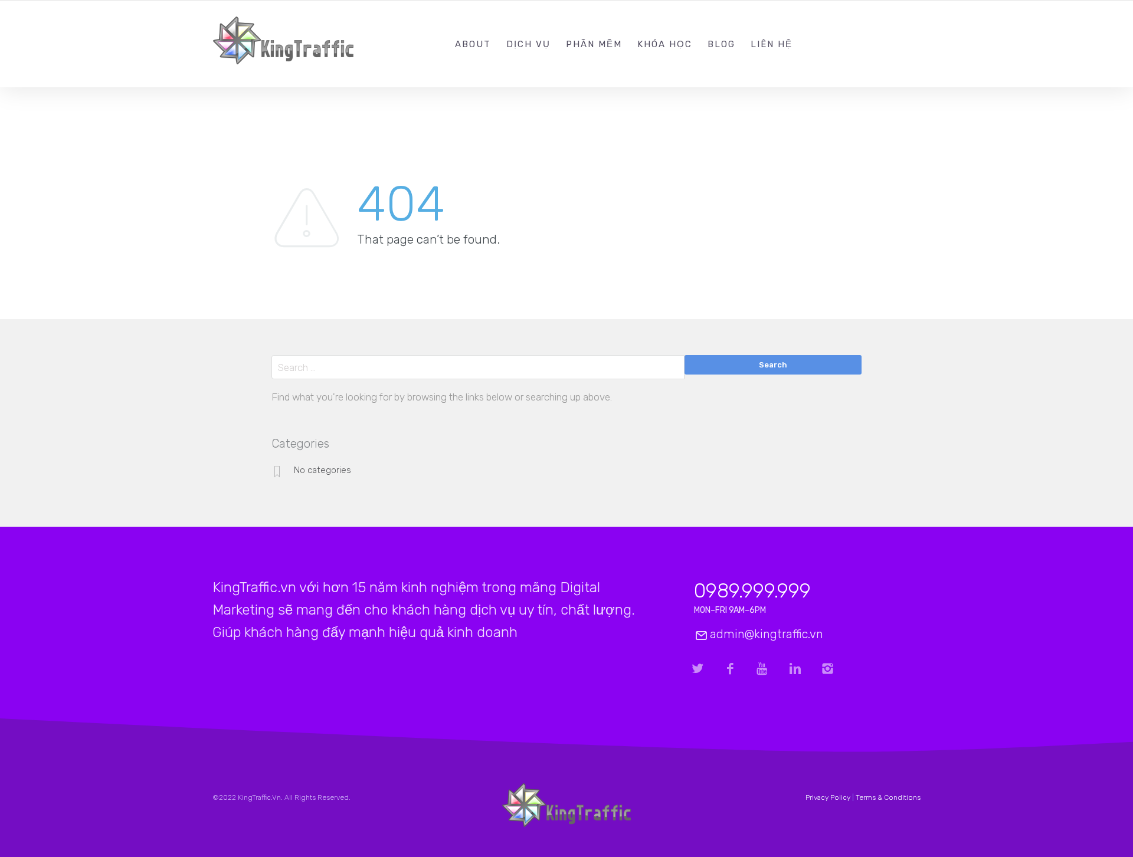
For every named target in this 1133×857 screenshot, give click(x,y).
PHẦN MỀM (594, 44)
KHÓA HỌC (664, 44)
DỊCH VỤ (528, 44)
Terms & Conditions (888, 797)
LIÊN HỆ (772, 44)
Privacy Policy (827, 797)
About (473, 44)
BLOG (721, 44)
